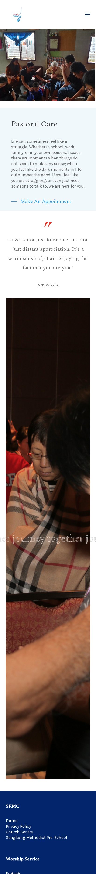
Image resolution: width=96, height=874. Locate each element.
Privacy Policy (18, 826)
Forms (11, 820)
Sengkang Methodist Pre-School (36, 837)
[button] (87, 14)
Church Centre (19, 831)
